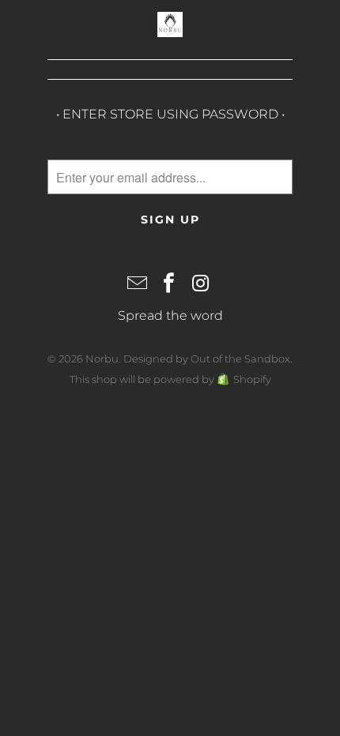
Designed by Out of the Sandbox (206, 358)
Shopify (252, 379)
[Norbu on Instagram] (200, 284)
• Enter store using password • (170, 114)
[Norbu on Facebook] (169, 284)
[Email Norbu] (137, 284)
